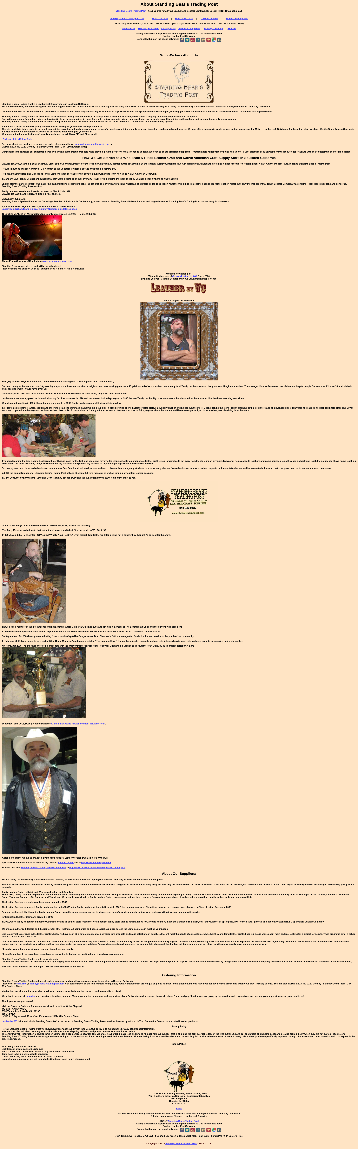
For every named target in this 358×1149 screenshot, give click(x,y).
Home (179, 1108)
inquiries (30, 996)
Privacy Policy (168, 28)
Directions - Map (184, 18)
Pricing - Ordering (213, 28)
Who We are (128, 28)
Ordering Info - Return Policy (18, 139)
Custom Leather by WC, (184, 276)
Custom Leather (209, 18)
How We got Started (148, 28)
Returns (232, 28)
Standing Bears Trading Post (131, 11)
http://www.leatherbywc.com (96, 862)
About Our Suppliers (189, 28)
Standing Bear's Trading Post (181, 1143)
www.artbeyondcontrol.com (57, 261)
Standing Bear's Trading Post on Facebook (43, 867)
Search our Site (160, 18)
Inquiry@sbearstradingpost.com (127, 18)
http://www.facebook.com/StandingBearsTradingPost (97, 867)
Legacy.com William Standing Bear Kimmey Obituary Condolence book (39, 209)
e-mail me (21, 984)
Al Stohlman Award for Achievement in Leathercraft (78, 724)
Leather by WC (66, 862)
